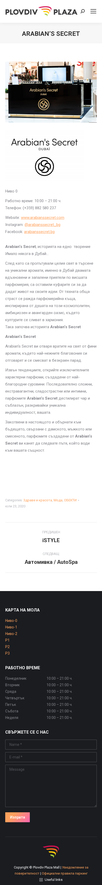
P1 (7, 640)
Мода (58, 500)
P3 (7, 653)
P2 (7, 647)
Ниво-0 (11, 621)
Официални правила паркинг (65, 873)
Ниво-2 (11, 634)
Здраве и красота (37, 500)
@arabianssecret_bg (42, 224)
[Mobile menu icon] (93, 11)
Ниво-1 (11, 627)
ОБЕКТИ (70, 500)
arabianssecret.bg (39, 231)
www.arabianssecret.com (42, 217)
